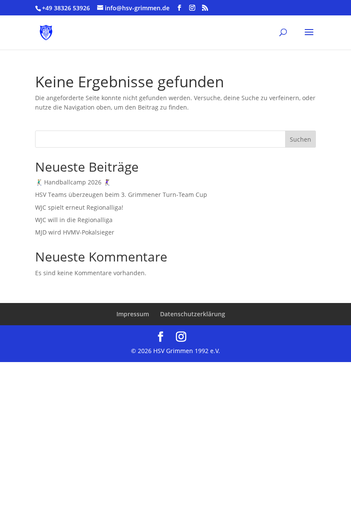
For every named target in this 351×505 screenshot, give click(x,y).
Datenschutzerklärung (192, 314)
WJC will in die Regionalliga (74, 220)
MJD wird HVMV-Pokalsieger (74, 232)
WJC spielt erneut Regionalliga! (79, 207)
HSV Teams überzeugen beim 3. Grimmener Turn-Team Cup (121, 194)
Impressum (132, 314)
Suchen (300, 139)
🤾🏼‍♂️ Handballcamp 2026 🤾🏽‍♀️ (72, 182)
